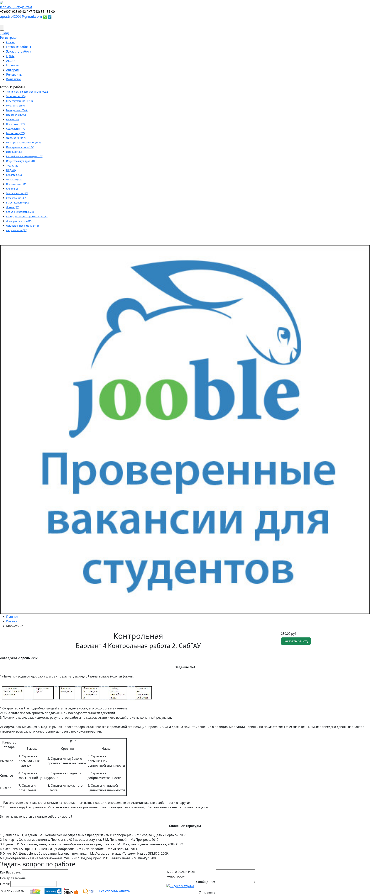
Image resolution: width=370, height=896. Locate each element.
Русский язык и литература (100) (24, 156)
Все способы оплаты (114, 891)
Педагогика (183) (15, 124)
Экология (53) (14, 179)
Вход (5, 33)
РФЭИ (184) (12, 119)
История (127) (14, 151)
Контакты (13, 79)
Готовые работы (18, 47)
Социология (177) (16, 128)
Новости (12, 65)
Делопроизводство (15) (19, 221)
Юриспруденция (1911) (19, 101)
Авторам (12, 70)
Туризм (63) (12, 165)
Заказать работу (18, 51)
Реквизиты (14, 74)
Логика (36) (12, 207)
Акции (10, 61)
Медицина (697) (15, 105)
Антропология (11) (16, 230)
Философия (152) (16, 138)
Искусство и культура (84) (20, 161)
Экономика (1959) (16, 96)
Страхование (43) (16, 198)
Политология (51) (16, 184)
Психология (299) (16, 114)
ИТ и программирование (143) (23, 142)
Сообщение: (205, 882)
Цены (10, 56)
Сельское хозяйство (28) (20, 212)
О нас (10, 42)
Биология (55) (14, 175)
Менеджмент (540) (17, 110)
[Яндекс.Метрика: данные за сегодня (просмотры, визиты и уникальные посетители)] (180, 886)
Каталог (12, 621)
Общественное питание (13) (22, 225)
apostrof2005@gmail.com (21, 16)
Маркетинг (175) (15, 133)
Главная (12, 617)
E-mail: (5, 884)
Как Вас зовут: (10, 872)
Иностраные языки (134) (20, 147)
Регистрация (9, 37)
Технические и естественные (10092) (27, 91)
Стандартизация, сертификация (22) (27, 216)
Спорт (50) (12, 188)
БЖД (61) (11, 170)
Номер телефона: (13, 878)
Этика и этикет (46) (17, 193)
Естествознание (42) (17, 202)
